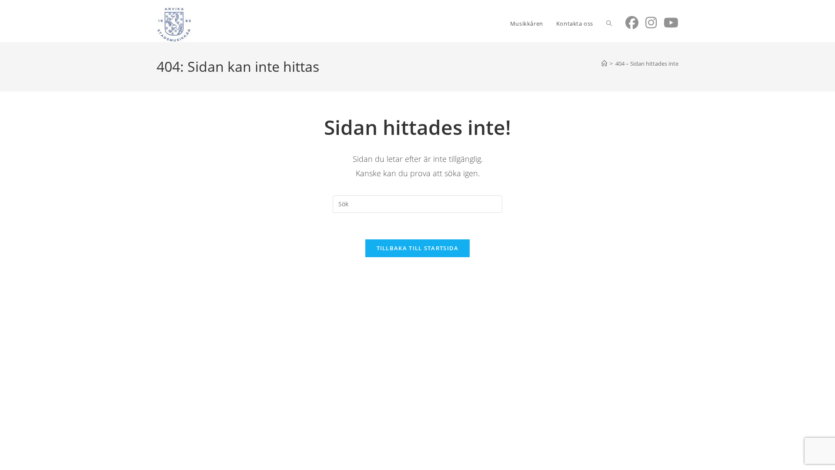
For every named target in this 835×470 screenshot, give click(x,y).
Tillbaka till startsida (418, 248)
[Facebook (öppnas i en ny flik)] (632, 22)
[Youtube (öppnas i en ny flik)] (671, 22)
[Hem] (604, 63)
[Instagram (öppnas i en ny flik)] (651, 22)
